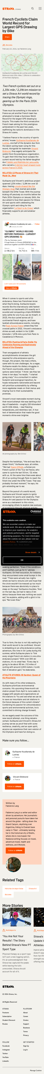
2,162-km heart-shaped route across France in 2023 (21, 166)
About (25, 1013)
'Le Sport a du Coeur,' (23, 208)
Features (5, 1013)
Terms (25, 1032)
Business (26, 1028)
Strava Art (33, 888)
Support (26, 1024)
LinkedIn (5, 1061)
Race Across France (15, 326)
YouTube (5, 1057)
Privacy (26, 1035)
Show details (30, 552)
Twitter (5, 1054)
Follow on (11, 764)
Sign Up (26, 1046)
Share (7, 37)
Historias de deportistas (14, 888)
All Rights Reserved (9, 1002)
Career (25, 1016)
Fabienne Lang (25, 49)
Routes (5, 1024)
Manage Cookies (36, 1071)
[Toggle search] (32, 8)
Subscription (6, 1016)
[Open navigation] (40, 8)
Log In (25, 1050)
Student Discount (8, 1020)
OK (22, 560)
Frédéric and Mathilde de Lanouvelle (22, 162)
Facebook (6, 1046)
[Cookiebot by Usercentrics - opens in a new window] (31, 511)
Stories (25, 1020)
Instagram (6, 1050)
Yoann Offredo (17, 467)
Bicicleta (8, 894)
